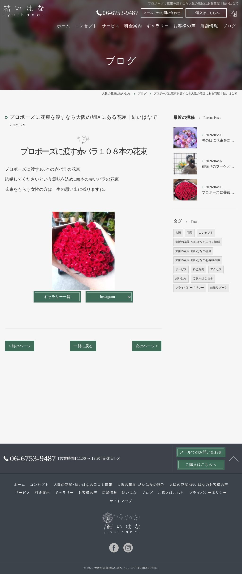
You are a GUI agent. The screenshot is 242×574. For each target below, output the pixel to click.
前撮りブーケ (218, 287)
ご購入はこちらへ (206, 13)
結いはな (181, 278)
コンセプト (206, 232)
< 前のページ (20, 346)
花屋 (190, 232)
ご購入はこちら (203, 278)
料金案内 (198, 269)
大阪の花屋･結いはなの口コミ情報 (197, 242)
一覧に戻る (83, 346)
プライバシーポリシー (189, 287)
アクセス (216, 269)
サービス (181, 269)
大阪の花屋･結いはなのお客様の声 (197, 260)
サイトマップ (121, 501)
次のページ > (147, 346)
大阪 (178, 232)
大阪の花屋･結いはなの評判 (193, 251)
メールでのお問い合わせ (161, 13)
